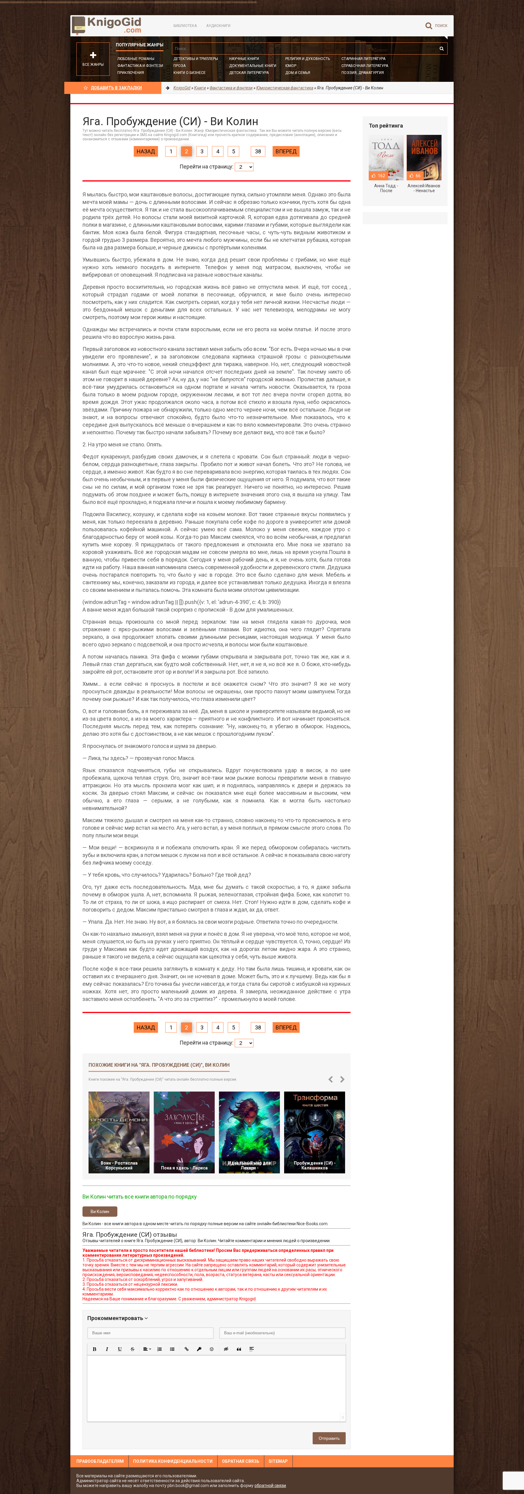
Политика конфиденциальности (173, 1461)
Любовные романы (135, 59)
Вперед (286, 151)
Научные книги (244, 59)
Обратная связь (240, 1461)
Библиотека (185, 26)
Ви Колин (100, 1211)
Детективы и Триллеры (195, 59)
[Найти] (441, 48)
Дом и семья (297, 73)
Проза (179, 66)
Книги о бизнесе (189, 73)
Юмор (290, 66)
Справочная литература (364, 66)
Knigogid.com (115, 25)
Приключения (130, 73)
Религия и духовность (307, 59)
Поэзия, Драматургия (362, 73)
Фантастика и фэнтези (140, 66)
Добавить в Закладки (116, 87)
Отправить (329, 1438)
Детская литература (249, 73)
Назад (146, 151)
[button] (94, 1349)
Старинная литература (363, 59)
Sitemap (278, 1461)
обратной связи (270, 1485)
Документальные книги (252, 66)
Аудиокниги (218, 26)
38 (258, 151)
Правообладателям (100, 1461)
